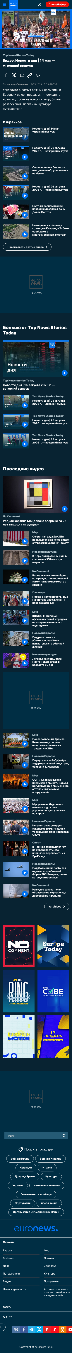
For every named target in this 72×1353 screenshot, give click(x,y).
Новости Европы (43, 632)
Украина (18, 1185)
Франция (26, 1167)
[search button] (64, 1135)
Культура (51, 1176)
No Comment (11, 516)
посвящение (49, 1203)
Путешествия (11, 1273)
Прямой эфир (57, 4)
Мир (35, 532)
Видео (7, 1281)
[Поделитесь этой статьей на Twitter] (14, 75)
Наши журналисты (15, 1288)
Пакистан (38, 592)
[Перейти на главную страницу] (13, 4)
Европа (7, 1250)
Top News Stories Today (18, 380)
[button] (27, 247)
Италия (47, 1167)
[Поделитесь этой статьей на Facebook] (6, 75)
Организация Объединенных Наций (36, 1211)
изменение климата (47, 1185)
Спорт (36, 842)
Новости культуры (44, 551)
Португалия (22, 1203)
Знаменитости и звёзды (36, 1194)
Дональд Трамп (25, 1176)
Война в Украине (50, 1158)
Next (6, 1265)
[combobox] (36, 1135)
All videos (55, 906)
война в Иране (20, 1158)
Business (8, 1258)
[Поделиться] (22, 75)
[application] (36, 29)
